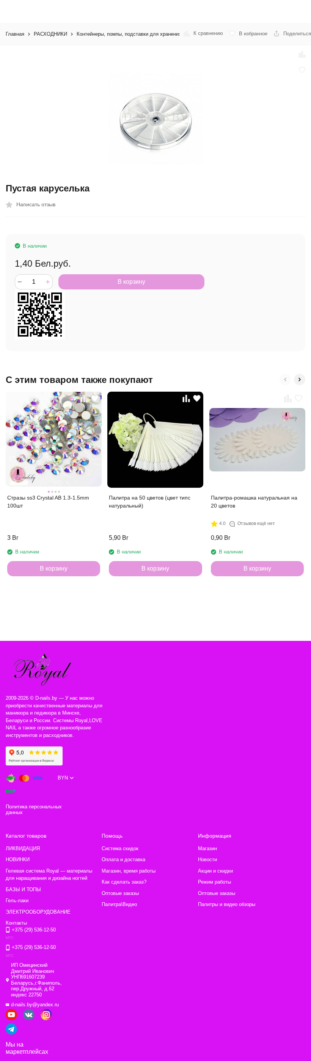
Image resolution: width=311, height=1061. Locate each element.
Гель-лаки (17, 900)
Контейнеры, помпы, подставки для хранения (129, 34)
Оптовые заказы (120, 893)
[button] (285, 379)
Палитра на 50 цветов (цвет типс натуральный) (149, 502)
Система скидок (120, 848)
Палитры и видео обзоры (226, 904)
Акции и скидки (215, 871)
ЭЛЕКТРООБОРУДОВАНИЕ (38, 912)
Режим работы (214, 882)
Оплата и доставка (123, 859)
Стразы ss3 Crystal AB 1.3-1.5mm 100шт (48, 502)
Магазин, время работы (129, 871)
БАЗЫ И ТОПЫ (23, 889)
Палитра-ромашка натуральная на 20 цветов (254, 502)
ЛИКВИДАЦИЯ (23, 848)
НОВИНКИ (18, 859)
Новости (207, 859)
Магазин (207, 848)
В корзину (131, 281)
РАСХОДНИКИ (50, 34)
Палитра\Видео (119, 904)
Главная (15, 34)
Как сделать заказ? (124, 882)
